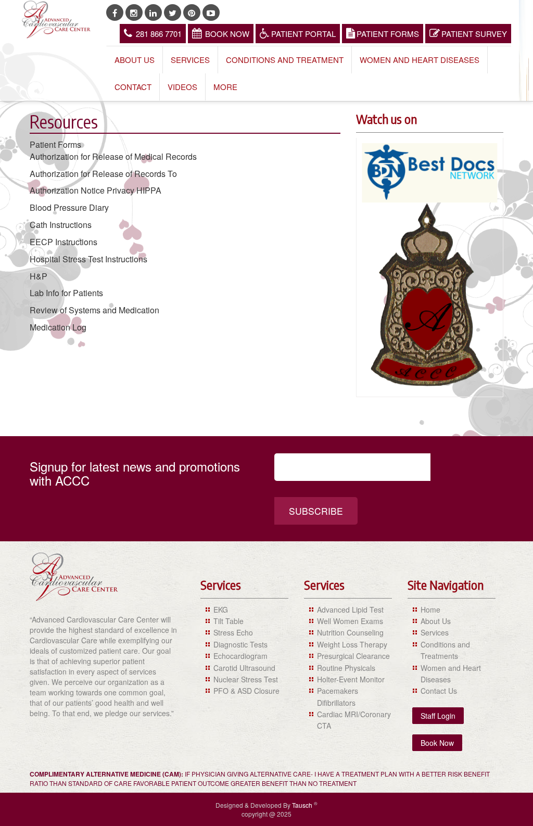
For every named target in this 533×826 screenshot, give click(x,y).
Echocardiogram (240, 656)
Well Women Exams (350, 621)
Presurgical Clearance (353, 656)
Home (430, 609)
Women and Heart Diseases (419, 59)
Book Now (227, 33)
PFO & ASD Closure (246, 690)
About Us (135, 59)
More (225, 86)
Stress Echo (233, 632)
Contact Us (439, 690)
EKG (220, 609)
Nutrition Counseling (350, 632)
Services (190, 59)
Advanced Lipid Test (350, 609)
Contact (133, 86)
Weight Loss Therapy (352, 644)
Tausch (303, 804)
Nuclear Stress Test (245, 679)
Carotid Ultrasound (244, 668)
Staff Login (438, 715)
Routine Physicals (346, 668)
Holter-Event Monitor (351, 679)
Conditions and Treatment (285, 59)
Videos (182, 86)
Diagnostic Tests (240, 644)
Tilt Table (228, 621)
